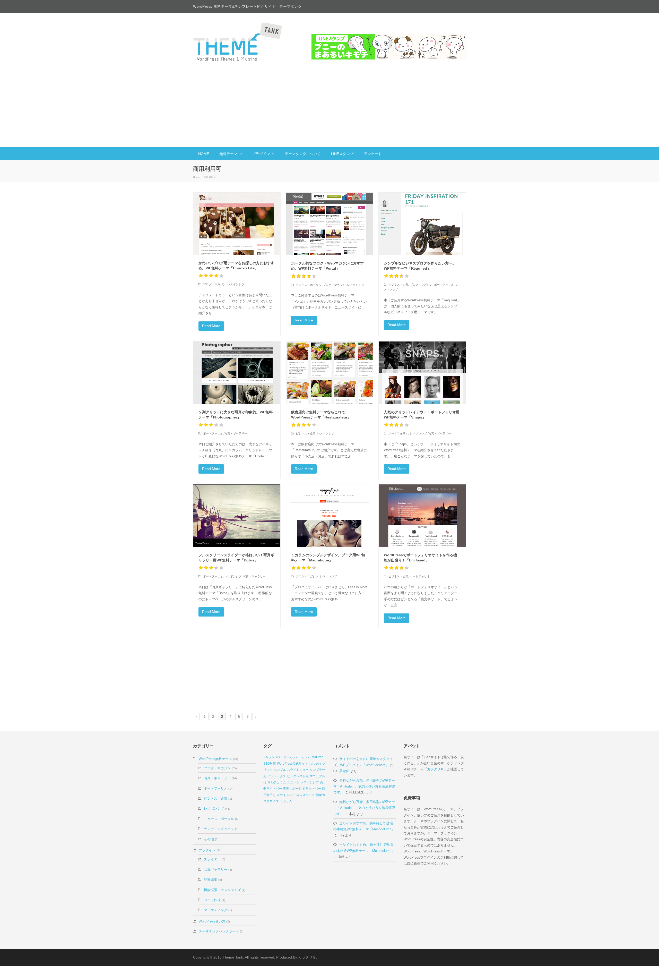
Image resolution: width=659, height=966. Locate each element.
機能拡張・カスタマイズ (222, 890)
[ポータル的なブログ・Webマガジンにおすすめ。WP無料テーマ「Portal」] (329, 224)
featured (317, 757)
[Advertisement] (329, 108)
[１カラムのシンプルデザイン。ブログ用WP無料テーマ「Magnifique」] (329, 515)
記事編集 (210, 880)
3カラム (305, 757)
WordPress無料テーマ (215, 759)
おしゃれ (315, 763)
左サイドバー (286, 795)
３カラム (286, 801)
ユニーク (293, 782)
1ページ (281, 757)
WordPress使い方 (212, 921)
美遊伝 (344, 771)
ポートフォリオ (444, 284)
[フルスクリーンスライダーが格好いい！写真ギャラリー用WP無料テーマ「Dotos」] (236, 515)
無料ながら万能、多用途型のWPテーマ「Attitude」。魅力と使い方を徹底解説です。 (364, 786)
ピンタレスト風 (298, 776)
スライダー (212, 859)
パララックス (276, 776)
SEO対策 (269, 763)
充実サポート (292, 788)
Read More (211, 326)
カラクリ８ (435, 769)
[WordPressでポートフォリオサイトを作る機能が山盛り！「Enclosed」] (422, 515)
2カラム (293, 757)
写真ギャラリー (215, 869)
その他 (209, 839)
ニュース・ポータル (308, 284)
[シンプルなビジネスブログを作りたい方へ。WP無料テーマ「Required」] (422, 224)
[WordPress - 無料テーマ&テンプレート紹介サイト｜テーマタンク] (238, 41)
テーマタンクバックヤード (219, 931)
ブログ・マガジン (214, 284)
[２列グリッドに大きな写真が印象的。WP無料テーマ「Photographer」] (236, 372)
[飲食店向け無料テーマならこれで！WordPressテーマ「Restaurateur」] (329, 372)
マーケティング (215, 910)
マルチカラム (276, 782)
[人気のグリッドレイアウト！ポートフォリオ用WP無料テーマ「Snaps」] (422, 372)
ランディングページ (219, 829)
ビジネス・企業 (398, 284)
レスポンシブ (235, 284)
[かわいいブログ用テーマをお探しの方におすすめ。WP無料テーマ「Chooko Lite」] (236, 224)
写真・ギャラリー (235, 433)
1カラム (268, 757)
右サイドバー (311, 788)
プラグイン (207, 850)
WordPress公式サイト (292, 763)
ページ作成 (212, 900)
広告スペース (305, 795)
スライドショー (298, 770)
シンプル (280, 770)
